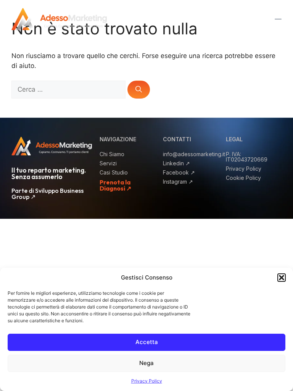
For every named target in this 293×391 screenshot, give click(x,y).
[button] (281, 277)
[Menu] (190, 19)
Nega (146, 363)
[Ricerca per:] (69, 89)
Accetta (146, 342)
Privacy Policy (146, 381)
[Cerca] (138, 90)
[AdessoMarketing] (59, 19)
